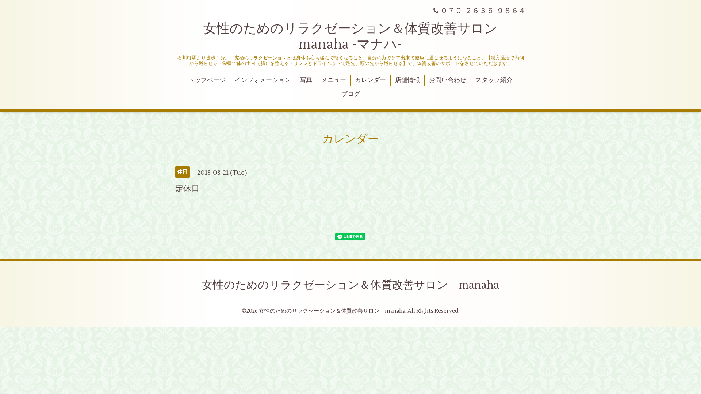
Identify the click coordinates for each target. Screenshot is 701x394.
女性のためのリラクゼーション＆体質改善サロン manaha (350, 285)
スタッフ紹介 (494, 80)
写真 (306, 80)
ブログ (350, 94)
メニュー (333, 80)
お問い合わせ (447, 80)
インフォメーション (263, 80)
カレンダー (370, 80)
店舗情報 (407, 80)
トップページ (207, 80)
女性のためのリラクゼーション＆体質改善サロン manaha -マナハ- (357, 36)
